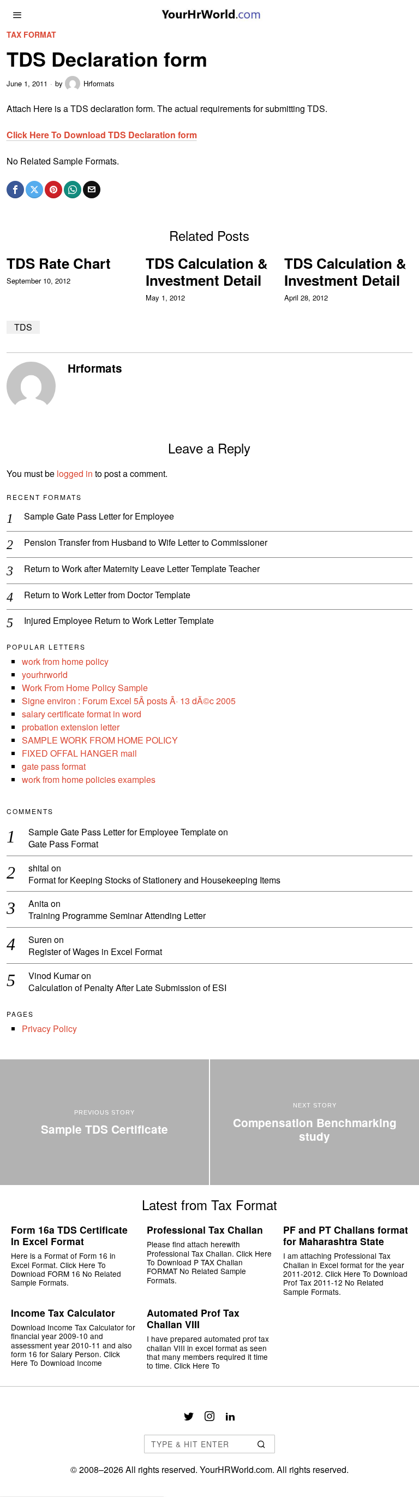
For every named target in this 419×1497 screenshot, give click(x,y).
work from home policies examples (88, 779)
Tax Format (31, 35)
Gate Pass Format (63, 844)
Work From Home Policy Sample (85, 687)
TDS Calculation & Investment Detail (207, 271)
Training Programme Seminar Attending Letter (117, 916)
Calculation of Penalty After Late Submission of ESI (127, 988)
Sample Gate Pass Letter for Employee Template (122, 832)
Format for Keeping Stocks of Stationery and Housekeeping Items (154, 880)
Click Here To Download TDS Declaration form (102, 134)
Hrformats (99, 83)
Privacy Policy (49, 1028)
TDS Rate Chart (59, 263)
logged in (75, 473)
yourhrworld (45, 674)
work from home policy (65, 661)
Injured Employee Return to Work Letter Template (119, 621)
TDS (23, 327)
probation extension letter (70, 727)
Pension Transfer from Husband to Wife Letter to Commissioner (145, 543)
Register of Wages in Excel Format (95, 952)
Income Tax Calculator (63, 1312)
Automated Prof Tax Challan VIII (193, 1318)
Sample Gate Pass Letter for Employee (99, 516)
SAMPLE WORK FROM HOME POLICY (100, 740)
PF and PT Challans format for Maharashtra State (345, 1235)
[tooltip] (15, 189)
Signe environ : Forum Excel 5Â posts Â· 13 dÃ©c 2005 (129, 700)
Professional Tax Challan (205, 1229)
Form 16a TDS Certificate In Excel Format (69, 1235)
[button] (262, 1444)
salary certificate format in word (81, 714)
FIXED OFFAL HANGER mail (79, 753)
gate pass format (54, 766)
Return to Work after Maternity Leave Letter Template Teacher (142, 569)
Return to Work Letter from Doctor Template (107, 595)
